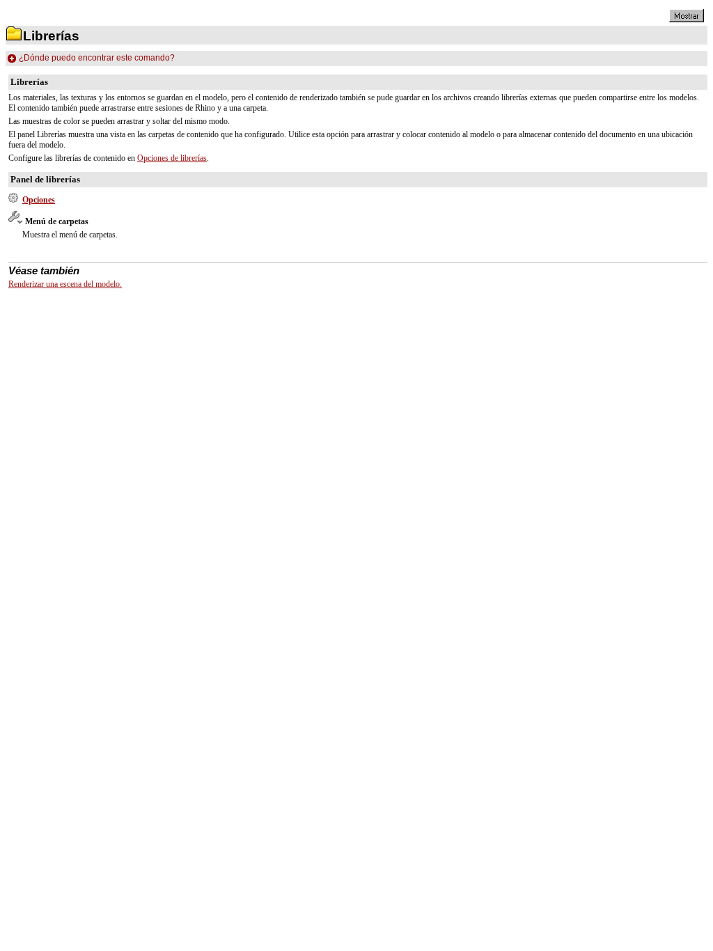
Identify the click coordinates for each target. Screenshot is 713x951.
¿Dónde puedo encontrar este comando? (97, 58)
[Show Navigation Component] (686, 19)
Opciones (38, 200)
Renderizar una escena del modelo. (65, 284)
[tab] (356, 58)
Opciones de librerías (172, 158)
